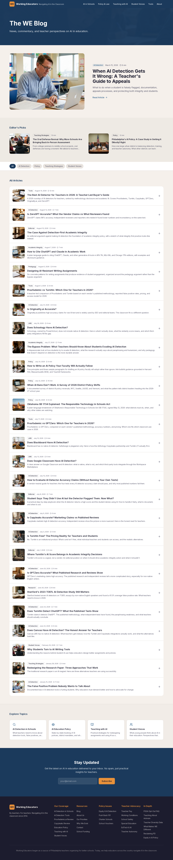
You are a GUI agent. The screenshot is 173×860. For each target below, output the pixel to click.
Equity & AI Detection (107, 811)
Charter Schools (105, 819)
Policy (37, 166)
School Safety (127, 819)
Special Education (128, 823)
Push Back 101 (105, 815)
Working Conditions (129, 815)
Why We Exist (82, 823)
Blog (78, 811)
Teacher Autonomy (129, 831)
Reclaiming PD (150, 833)
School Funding (83, 831)
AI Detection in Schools (63, 811)
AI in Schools (89, 4)
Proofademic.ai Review (63, 819)
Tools (150, 4)
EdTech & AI (126, 827)
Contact (80, 827)
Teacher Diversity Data (153, 822)
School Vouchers (106, 823)
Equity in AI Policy (151, 838)
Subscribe (107, 781)
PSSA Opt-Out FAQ (151, 811)
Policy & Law (103, 4)
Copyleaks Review (62, 823)
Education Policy (61, 827)
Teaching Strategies (54, 166)
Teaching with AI (120, 4)
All (13, 166)
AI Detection (24, 166)
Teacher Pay (126, 811)
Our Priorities (82, 819)
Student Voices (138, 4)
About (159, 4)
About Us (80, 815)
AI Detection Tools (62, 815)
